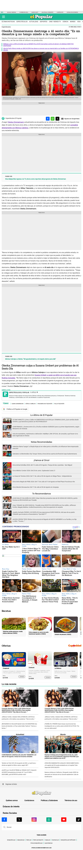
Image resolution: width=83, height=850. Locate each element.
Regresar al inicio (11, 784)
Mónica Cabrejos (31, 403)
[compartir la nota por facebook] (48, 119)
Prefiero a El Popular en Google (17, 409)
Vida (79, 21)
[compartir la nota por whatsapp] (53, 119)
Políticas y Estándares (49, 800)
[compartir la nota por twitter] (57, 119)
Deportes (43, 21)
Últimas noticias (8, 21)
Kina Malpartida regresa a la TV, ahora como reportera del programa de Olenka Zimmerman (35, 179)
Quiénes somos (12, 800)
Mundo (72, 21)
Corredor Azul (23, 12)
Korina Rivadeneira (72, 12)
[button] (3, 17)
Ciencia (65, 21)
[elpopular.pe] (41, 19)
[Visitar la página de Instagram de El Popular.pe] (34, 819)
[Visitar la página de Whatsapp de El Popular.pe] (49, 819)
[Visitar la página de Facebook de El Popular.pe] (4, 819)
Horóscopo (60, 12)
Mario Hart (35, 12)
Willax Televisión (59, 403)
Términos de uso (71, 800)
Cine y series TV (55, 21)
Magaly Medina (11, 12)
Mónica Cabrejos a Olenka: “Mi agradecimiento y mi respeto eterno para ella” (30, 359)
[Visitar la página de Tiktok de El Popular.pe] (78, 819)
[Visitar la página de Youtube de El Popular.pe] (63, 819)
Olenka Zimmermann (16, 122)
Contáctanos (29, 800)
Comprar (22, 676)
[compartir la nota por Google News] (70, 119)
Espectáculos (21, 21)
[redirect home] (41, 793)
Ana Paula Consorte (47, 12)
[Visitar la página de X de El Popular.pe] (19, 819)
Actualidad (33, 21)
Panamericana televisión (45, 403)
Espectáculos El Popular (14, 118)
